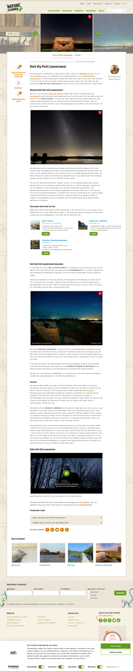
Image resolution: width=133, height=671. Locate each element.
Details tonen (111, 667)
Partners (117, 3)
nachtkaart (57, 373)
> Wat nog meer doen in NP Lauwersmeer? (49, 517)
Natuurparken (91, 10)
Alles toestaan (116, 646)
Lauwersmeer (44, 565)
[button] (36, 33)
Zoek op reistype (43, 620)
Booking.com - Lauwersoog (98, 221)
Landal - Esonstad (47, 221)
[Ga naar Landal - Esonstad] (35, 225)
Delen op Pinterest (89, 16)
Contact (71, 617)
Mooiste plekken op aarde (17, 617)
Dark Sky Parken (56, 94)
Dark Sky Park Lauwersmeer (63, 55)
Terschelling (34, 96)
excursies (90, 390)
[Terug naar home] (14, 7)
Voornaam (11, 589)
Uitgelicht (108, 3)
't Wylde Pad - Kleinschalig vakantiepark (54, 240)
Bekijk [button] (46, 234)
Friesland (71, 565)
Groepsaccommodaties (46, 622)
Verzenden (120, 593)
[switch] (61, 666)
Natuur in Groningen (103, 565)
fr (125, 3)
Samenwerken (73, 620)
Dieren (101, 10)
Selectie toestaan (116, 652)
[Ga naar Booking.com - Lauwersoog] (83, 225)
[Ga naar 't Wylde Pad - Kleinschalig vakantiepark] (35, 244)
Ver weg (94, 598)
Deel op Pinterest (100, 112)
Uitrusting (41, 617)
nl (123, 3)
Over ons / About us (76, 622)
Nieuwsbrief (98, 3)
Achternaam (38, 589)
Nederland (95, 592)
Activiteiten (79, 10)
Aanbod (77, 55)
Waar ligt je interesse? (96, 589)
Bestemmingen (54, 10)
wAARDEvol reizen (14, 620)
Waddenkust (85, 74)
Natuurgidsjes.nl (13, 622)
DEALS (82, 3)
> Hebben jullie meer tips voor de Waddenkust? (50, 522)
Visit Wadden (84, 502)
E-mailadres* (65, 589)
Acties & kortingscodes (16, 625)
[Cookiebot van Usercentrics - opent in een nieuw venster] (13, 666)
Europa (93, 595)
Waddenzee (15, 565)
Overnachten (67, 10)
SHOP (89, 3)
